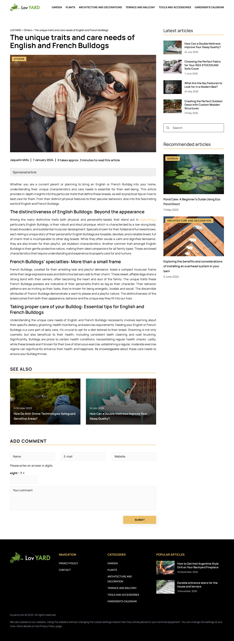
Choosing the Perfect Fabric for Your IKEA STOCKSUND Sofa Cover (202, 65)
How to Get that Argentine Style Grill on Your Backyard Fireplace (198, 565)
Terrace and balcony (140, 7)
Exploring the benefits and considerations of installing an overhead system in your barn (192, 266)
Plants (70, 7)
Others (19, 58)
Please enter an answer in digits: (31, 466)
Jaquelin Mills (19, 160)
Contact (65, 570)
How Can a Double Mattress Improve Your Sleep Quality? (202, 45)
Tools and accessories (175, 7)
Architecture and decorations (100, 7)
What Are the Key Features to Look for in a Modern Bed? (203, 84)
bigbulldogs (147, 220)
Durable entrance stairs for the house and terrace (197, 584)
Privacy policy (68, 563)
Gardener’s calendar (209, 7)
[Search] (167, 127)
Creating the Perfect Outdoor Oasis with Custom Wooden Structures (203, 104)
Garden (57, 7)
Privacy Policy (47, 626)
